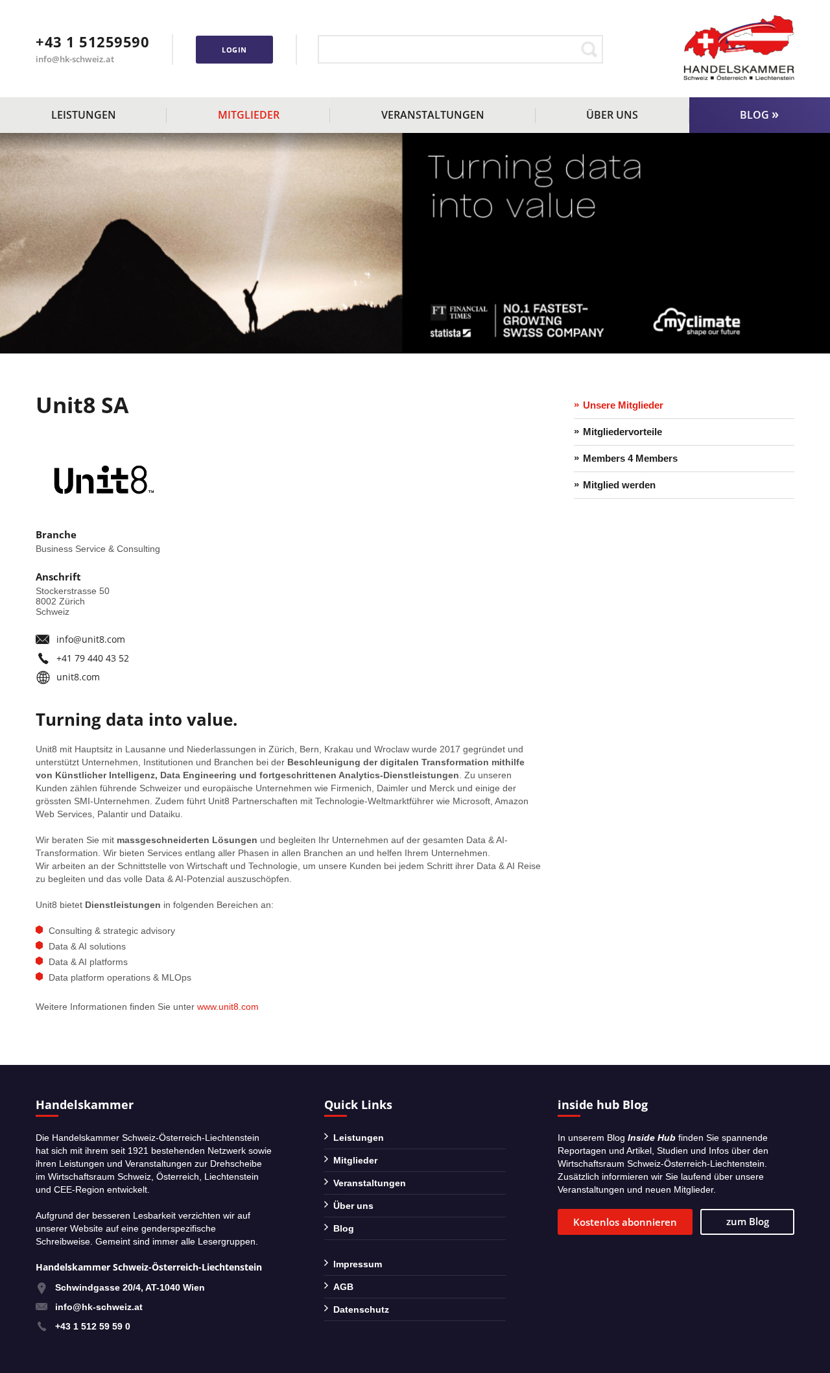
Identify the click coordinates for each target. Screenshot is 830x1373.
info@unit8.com (90, 639)
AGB (343, 1287)
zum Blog (747, 1221)
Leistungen (83, 115)
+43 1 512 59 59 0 (92, 1326)
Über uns (612, 115)
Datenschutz (361, 1309)
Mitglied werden (619, 484)
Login (234, 49)
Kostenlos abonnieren (625, 1221)
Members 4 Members (630, 458)
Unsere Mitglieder (623, 405)
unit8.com (78, 677)
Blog (754, 115)
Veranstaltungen (432, 115)
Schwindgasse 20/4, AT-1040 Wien (130, 1287)
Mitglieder (248, 115)
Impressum (357, 1264)
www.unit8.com (228, 1006)
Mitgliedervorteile (622, 431)
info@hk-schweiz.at (75, 59)
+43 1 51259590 (92, 41)
